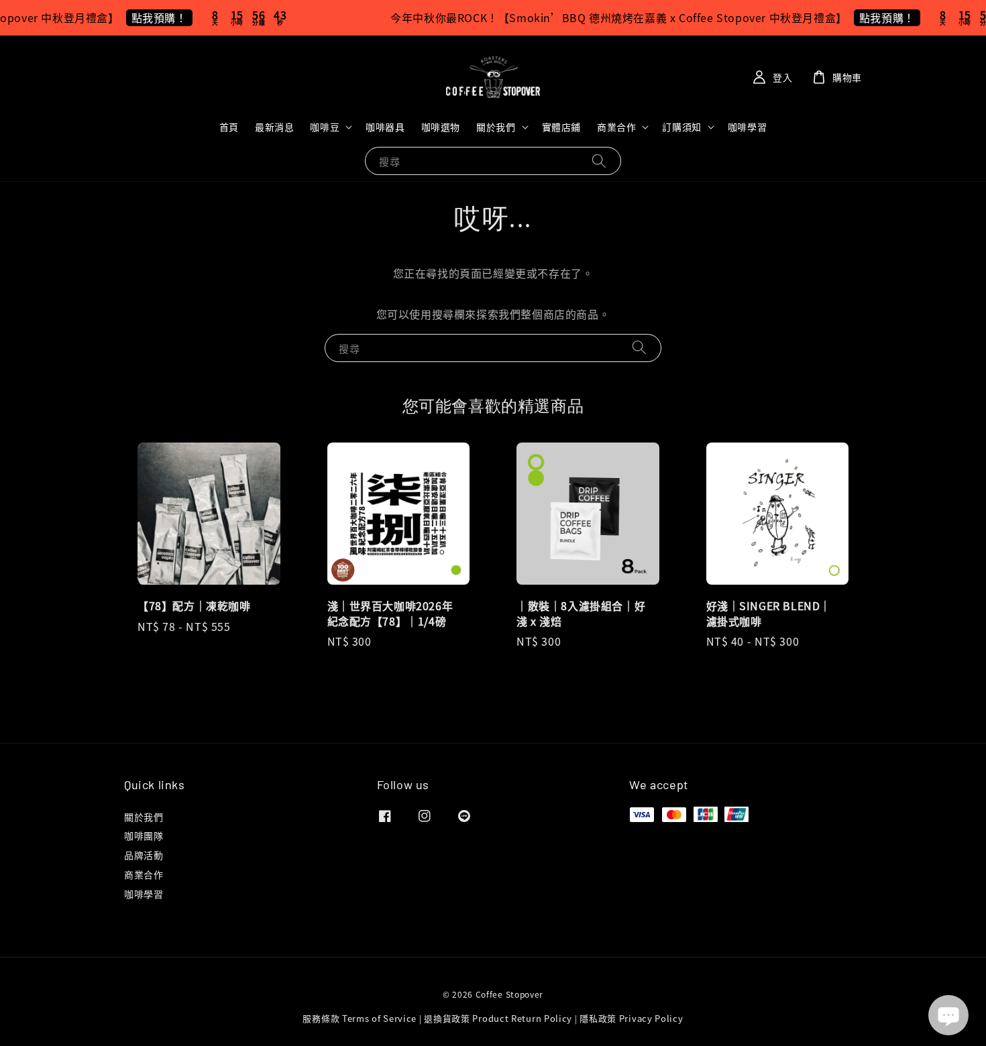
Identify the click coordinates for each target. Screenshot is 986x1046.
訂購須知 (681, 127)
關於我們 (495, 127)
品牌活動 (143, 855)
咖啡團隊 (143, 835)
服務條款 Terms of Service (360, 1018)
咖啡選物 (440, 126)
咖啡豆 (324, 127)
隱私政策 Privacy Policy (631, 1018)
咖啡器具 (385, 126)
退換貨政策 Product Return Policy (498, 1018)
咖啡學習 (747, 126)
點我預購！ (147, 17)
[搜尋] (599, 161)
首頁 (229, 126)
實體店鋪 (561, 126)
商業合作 (616, 127)
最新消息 (274, 126)
